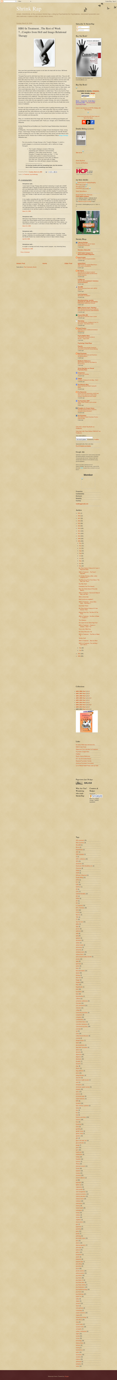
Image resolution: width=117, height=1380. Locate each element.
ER (77, 889)
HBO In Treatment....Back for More (88, 640)
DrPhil (77, 880)
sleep (77, 1322)
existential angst (80, 1096)
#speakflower (79, 849)
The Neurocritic (82, 392)
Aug (80, 553)
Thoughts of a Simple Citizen (86, 408)
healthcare (78, 1152)
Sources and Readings (82, 163)
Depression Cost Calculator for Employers (87, 749)
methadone (79, 1210)
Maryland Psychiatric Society (83, 761)
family (77, 1108)
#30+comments (80, 840)
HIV (77, 903)
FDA (77, 891)
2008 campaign (80, 854)
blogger (78, 980)
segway (78, 1315)
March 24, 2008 (26, 226)
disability (78, 1061)
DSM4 (77, 870)
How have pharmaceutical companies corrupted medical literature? (87, 410)
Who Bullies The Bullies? (84, 295)
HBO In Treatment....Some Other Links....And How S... (87, 602)
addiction (78, 931)
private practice (80, 1271)
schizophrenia (79, 1308)
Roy (77, 186)
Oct (80, 548)
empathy (78, 1089)
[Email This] (49, 172)
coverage (78, 1029)
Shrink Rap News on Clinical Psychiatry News (86, 369)
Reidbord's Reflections (84, 361)
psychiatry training (81, 1284)
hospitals (78, 1159)
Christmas (78, 868)
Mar (80, 566)
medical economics (81, 1194)
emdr (77, 1082)
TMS (77, 917)
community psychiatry (82, 1012)
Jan (80, 650)
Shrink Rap (28, 8)
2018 (79, 516)
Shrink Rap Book (80, 160)
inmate (77, 1168)
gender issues (79, 1131)
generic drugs (79, 1133)
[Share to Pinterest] (56, 172)
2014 (79, 526)
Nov (80, 545)
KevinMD (80, 287)
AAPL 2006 (79, 691)
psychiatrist (79, 1275)
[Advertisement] (44, 259)
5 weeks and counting (83, 374)
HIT (77, 901)
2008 (79, 541)
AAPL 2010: (79, 700)
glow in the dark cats (81, 1140)
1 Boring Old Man (83, 242)
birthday (78, 975)
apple (77, 961)
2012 (79, 531)
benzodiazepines (80, 970)
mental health (79, 1208)
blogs (77, 984)
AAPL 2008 (79, 696)
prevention (78, 1266)
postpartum (79, 1254)
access (78, 928)
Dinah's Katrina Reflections (83, 756)
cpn (77, 1031)
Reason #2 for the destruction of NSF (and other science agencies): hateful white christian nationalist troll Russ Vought (88, 395)
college (78, 1010)
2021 (79, 513)
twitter (77, 1352)
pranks (77, 1257)
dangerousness (80, 1040)
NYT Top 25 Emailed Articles (83, 758)
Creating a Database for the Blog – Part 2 (88, 380)
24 (76, 856)
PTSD (77, 912)
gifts (77, 1138)
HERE (81, 468)
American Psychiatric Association (85, 763)
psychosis (78, 1291)
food (77, 1115)
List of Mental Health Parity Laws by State (87, 765)
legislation (78, 1182)
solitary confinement (81, 1331)
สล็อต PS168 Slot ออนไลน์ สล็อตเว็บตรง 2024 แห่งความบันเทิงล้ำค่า (87, 265)
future (77, 1126)
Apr (80, 563)
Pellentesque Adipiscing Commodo (86, 303)
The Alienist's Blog (83, 384)
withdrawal (78, 1361)
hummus (78, 1161)
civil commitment (80, 1005)
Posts (79, 27)
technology (79, 1340)
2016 (79, 521)
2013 (79, 528)
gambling (78, 1129)
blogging (78, 982)
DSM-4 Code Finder (81, 747)
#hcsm (77, 847)
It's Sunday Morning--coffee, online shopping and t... (88, 576)
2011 (79, 533)
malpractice (79, 1187)
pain (77, 1224)
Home (45, 263)
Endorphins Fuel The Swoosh (86, 586)
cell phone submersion (82, 1001)
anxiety (78, 959)
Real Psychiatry (82, 353)
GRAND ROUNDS (80, 894)
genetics (78, 1136)
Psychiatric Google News (82, 751)
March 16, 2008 (26, 211)
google (77, 1145)
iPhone (78, 1163)
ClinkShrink (79, 188)
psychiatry (78, 1278)
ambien (78, 942)
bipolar (77, 973)
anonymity (78, 949)
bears (77, 968)
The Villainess (82, 620)
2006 (79, 656)
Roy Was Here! (83, 584)
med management (80, 1191)
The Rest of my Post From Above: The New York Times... (89, 580)
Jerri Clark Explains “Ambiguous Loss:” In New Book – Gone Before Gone (88, 323)
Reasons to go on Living (84, 201)
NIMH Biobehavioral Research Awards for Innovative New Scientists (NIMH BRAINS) (88, 309)
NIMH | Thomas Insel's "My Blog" (87, 307)
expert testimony (80, 1098)
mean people (79, 1189)
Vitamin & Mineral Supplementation (86, 259)
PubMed (78, 754)
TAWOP (80, 378)
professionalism (80, 1273)
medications (79, 1203)
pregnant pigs (79, 1261)
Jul (80, 556)
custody (78, 1038)
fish (77, 1112)
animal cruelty (79, 945)
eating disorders (80, 1075)
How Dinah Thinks (83, 606)
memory (78, 1205)
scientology (79, 1310)
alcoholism (79, 940)
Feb (80, 648)
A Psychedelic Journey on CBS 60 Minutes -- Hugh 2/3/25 (86, 338)
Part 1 (84, 691)
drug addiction (79, 1070)
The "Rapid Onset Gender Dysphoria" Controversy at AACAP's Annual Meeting (88, 348)
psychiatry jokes (80, 1282)
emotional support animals (83, 1087)
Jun (80, 558)
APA (77, 861)
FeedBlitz (96, 439)
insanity (78, 1173)
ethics (77, 1091)
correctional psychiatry (82, 1026)
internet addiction (80, 1177)
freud (77, 1122)
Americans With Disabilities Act (84, 866)
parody (77, 1233)
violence (78, 1359)
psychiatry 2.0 (79, 1280)
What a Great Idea (83, 597)
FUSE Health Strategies (82, 196)
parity (77, 1231)
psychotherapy (34, 174)
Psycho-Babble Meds (84, 335)
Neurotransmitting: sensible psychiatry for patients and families (88, 301)
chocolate (78, 1003)
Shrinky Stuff (82, 638)
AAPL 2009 (79, 698)
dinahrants (78, 1059)
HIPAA (77, 898)
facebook (78, 1103)
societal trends (80, 1326)
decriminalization (80, 1045)
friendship (78, 1124)
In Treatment (26, 174)
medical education (80, 1196)
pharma (78, 1243)
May (80, 561)
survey (77, 1338)
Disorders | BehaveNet (84, 250)
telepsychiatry (79, 1343)
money (77, 1212)
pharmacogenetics (81, 1245)
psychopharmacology (81, 1289)
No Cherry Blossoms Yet (85, 631)
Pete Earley (81, 321)
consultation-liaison (81, 1021)
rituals (77, 1305)
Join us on (79, 152)
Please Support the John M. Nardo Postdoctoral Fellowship (86, 244)
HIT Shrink (81, 270)
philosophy (79, 1247)
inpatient (78, 1170)
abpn (77, 926)
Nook (93, 93)
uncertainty (79, 1354)
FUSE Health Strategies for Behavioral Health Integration (86, 253)
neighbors (78, 1219)
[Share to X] (53, 172)
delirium (78, 1049)
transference (79, 1350)
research (78, 1303)
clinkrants (78, 1008)
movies (78, 1217)
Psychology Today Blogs (85, 343)
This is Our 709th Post (85, 629)
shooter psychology (81, 1317)
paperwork (78, 1226)
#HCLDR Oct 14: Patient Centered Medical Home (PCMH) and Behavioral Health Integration (87, 274)
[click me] (76, 88)
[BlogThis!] (51, 172)
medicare (78, 1201)
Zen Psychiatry (82, 415)
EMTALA (78, 887)
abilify (77, 924)
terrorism (78, 1345)
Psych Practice (82, 328)
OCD (77, 910)
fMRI (77, 1101)
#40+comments (80, 842)
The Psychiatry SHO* (84, 401)
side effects (79, 1319)
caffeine (78, 998)
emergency (79, 1084)
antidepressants (80, 952)
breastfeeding (79, 996)
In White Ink (81, 279)
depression (79, 1054)
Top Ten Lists (79, 922)
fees (77, 1110)
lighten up (78, 1184)
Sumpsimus (81, 373)
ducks (77, 1073)
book (77, 989)
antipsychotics (80, 954)
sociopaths (79, 1329)
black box (78, 977)
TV (76, 919)
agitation (78, 938)
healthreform (79, 1154)
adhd (77, 933)
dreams (78, 1068)
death (77, 1042)
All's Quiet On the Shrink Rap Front (88, 622)
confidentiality (79, 1019)
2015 (79, 523)
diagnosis (78, 1056)
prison (77, 1268)
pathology (78, 1236)
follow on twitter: (82, 184)
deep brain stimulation (81, 1047)
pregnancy (78, 1259)
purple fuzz (79, 1296)
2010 (79, 536)
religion (78, 1301)
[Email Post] (46, 172)
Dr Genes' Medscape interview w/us (85, 744)
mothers (78, 1215)
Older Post (68, 263)
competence (79, 1015)
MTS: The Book (80, 908)
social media (79, 1324)
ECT (77, 882)
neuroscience (79, 1222)
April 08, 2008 (26, 239)
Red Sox (78, 914)
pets (77, 1240)
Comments (81, 30)
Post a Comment (25, 252)
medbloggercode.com (82, 504)
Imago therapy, (63, 135)
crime (77, 1033)
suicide (78, 1336)
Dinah (77, 184)
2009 (79, 538)
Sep (80, 551)
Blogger (67, 1376)
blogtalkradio (79, 987)
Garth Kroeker (82, 257)
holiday (78, 1157)
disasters (78, 1063)
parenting (78, 1229)
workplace (78, 1364)
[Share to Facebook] (54, 172)
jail (76, 1180)
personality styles (80, 1238)
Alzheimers (79, 863)
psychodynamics (80, 1287)
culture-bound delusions (82, 1035)
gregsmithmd (81, 263)
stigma (77, 1333)
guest (77, 1147)
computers (78, 1017)
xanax (77, 1366)
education (78, 1077)
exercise (78, 1094)
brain (77, 994)
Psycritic (80, 346)
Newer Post (20, 263)
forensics (78, 1119)
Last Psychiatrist (82, 294)
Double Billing (79, 877)
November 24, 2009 (27, 248)
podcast (78, 1250)
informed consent (80, 1166)
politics (78, 1252)
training (78, 1347)
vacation (78, 1357)
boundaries (79, 991)
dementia (78, 1052)
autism (77, 966)
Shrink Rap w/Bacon (81, 191)
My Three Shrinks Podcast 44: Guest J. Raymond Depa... (89, 568)
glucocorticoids (80, 1143)
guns (77, 1150)
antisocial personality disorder (84, 956)
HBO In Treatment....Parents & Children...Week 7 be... (87, 626)
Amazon (95, 91)
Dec (80, 543)
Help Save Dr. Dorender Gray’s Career (87, 316)
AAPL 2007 (79, 693)
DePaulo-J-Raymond (81, 875)
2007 (79, 653)
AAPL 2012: (79, 704)
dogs (77, 1066)
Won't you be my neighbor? (86, 599)
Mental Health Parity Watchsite (84, 194)
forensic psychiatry (81, 1117)
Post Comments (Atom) (30, 267)
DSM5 (77, 873)
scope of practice (80, 1312)
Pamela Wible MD (83, 315)
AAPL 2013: (79, 707)
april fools (78, 963)
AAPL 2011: (79, 702)
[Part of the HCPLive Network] (84, 175)
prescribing (79, 1264)
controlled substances (81, 1024)
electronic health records (82, 1080)
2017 (79, 518)
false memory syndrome (82, 1105)
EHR (77, 884)
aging (77, 935)
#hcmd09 (78, 845)
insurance (78, 1175)
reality (77, 1298)
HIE (77, 896)
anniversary (79, 947)
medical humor (80, 1198)
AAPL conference (80, 859)
